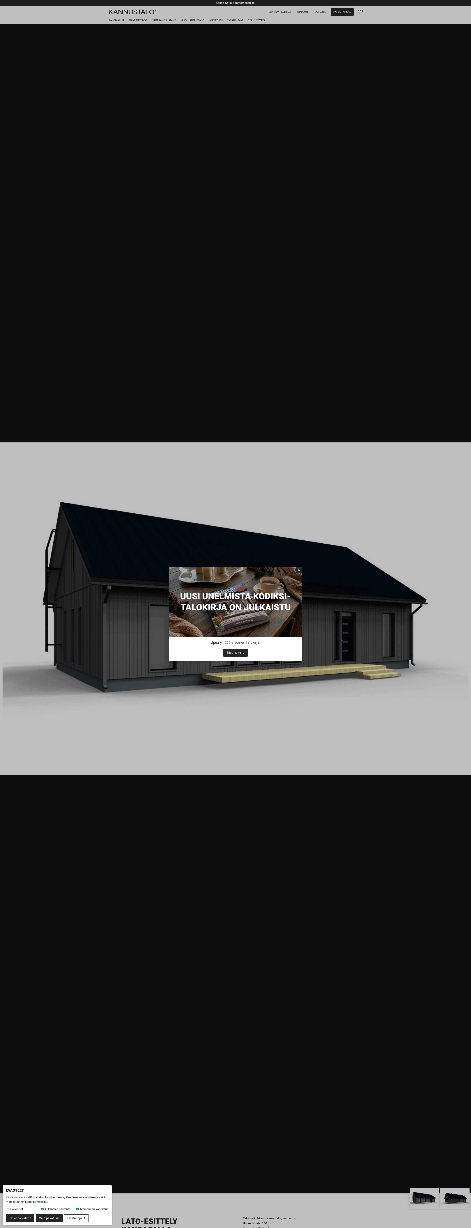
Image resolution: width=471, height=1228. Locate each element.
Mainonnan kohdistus (93, 1209)
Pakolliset (16, 1209)
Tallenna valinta (20, 1218)
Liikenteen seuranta (57, 1209)
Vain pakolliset (49, 1218)
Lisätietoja (74, 1218)
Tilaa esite (233, 652)
